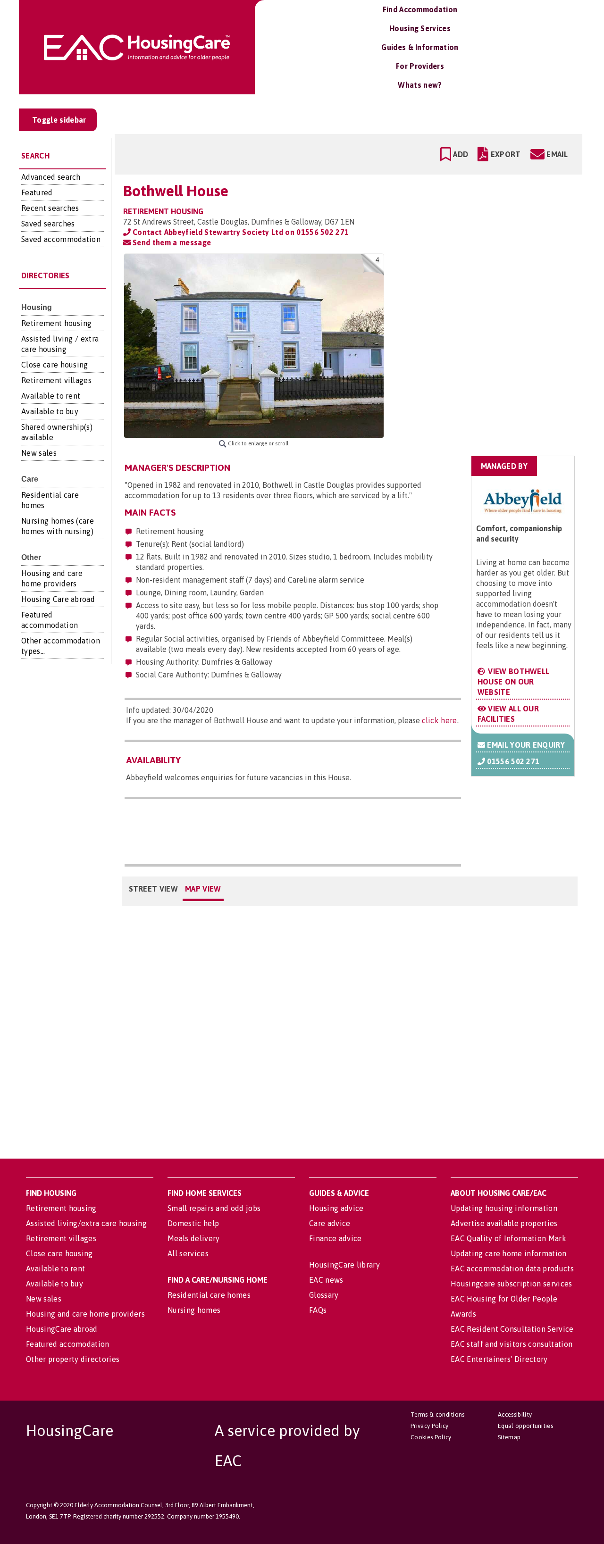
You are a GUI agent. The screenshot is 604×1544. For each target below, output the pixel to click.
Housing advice (336, 1208)
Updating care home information (509, 1253)
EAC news (326, 1280)
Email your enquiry (525, 745)
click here (439, 720)
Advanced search (51, 177)
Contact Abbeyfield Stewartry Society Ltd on (240, 232)
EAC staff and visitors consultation (511, 1344)
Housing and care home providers (85, 1314)
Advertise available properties (504, 1223)
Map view (203, 889)
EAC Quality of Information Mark (508, 1238)
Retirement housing (56, 323)
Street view (153, 889)
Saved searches (48, 223)
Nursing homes (194, 1310)
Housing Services (420, 28)
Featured (37, 192)
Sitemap (509, 1437)
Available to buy (49, 411)
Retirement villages (56, 380)
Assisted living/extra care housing (86, 1223)
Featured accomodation (67, 1344)
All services (188, 1253)
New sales (39, 453)
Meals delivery (193, 1238)
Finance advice (335, 1238)
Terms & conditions (438, 1414)
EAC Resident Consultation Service (512, 1329)
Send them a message (171, 242)
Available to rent (50, 396)
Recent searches (50, 208)
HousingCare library (344, 1264)
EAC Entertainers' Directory (499, 1359)
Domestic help (193, 1223)
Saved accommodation (61, 239)
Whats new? (420, 85)
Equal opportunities (525, 1425)
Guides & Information (419, 47)
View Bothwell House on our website (514, 681)
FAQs (318, 1310)
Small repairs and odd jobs (214, 1208)
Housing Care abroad (58, 599)
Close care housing (54, 364)
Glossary (324, 1295)
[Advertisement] (501, 313)
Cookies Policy (431, 1437)
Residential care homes (209, 1295)
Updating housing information (504, 1208)
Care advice (330, 1223)
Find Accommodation (420, 9)
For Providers (420, 66)
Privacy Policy (429, 1425)
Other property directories (72, 1359)
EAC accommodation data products (512, 1268)
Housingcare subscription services (511, 1283)
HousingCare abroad (62, 1329)
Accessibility (515, 1414)
